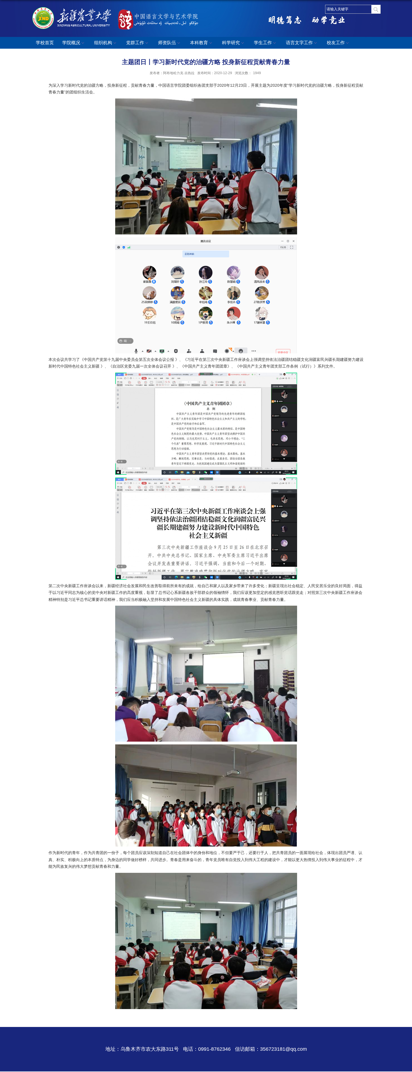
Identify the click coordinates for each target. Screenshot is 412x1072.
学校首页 (45, 42)
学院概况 (71, 42)
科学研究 (231, 42)
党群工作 (135, 42)
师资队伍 (167, 42)
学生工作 (263, 42)
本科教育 (199, 42)
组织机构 (103, 42)
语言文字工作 (299, 42)
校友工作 (336, 42)
